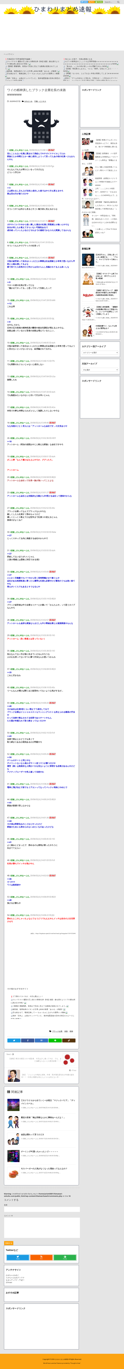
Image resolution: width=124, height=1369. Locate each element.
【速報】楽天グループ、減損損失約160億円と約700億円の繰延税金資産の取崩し (107, 292)
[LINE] (55, 1040)
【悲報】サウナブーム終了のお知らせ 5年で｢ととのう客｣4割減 (107, 275)
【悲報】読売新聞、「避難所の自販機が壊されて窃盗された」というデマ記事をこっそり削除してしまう (107, 310)
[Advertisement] (62, 34)
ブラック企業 (57, 1031)
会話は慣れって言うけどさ (32, 1134)
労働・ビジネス (40, 101)
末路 (66, 1031)
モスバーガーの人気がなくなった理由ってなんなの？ (44, 1168)
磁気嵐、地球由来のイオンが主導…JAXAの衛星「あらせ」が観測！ (32, 71)
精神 (71, 1031)
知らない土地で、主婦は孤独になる (78, 59)
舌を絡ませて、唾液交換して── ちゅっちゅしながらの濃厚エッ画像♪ (33, 73)
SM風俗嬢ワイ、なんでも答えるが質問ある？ (106, 327)
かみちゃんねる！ (12, 1275)
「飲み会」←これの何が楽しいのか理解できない (83, 66)
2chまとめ (28, 101)
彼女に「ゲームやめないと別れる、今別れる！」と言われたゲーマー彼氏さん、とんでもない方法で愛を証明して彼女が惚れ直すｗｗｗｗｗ (90, 79)
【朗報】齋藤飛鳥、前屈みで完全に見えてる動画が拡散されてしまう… (40, 1006)
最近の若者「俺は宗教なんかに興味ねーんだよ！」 (43, 1117)
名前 (5, 1205)
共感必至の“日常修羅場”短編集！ (19, 59)
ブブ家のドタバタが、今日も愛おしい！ (28, 996)
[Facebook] (27, 1040)
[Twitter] (14, 1040)
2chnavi (9, 1282)
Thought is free (75, 1363)
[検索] (118, 2)
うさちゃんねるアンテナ (15, 1277)
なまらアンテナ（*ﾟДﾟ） (15, 1280)
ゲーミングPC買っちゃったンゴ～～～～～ (39, 1151)
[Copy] (68, 1040)
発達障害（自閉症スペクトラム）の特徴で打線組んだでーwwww (106, 181)
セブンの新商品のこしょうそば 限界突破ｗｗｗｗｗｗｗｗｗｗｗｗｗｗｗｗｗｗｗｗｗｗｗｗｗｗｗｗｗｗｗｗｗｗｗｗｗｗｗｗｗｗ (90, 62)
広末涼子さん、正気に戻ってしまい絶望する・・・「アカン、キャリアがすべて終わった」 (107, 258)
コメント (8, 1215)
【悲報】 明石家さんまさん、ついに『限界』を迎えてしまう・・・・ (91, 68)
